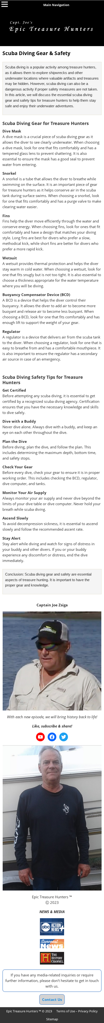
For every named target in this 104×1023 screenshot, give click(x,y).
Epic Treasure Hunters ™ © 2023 (29, 1011)
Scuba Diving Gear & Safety (36, 53)
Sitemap (52, 1019)
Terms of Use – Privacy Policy (77, 1011)
